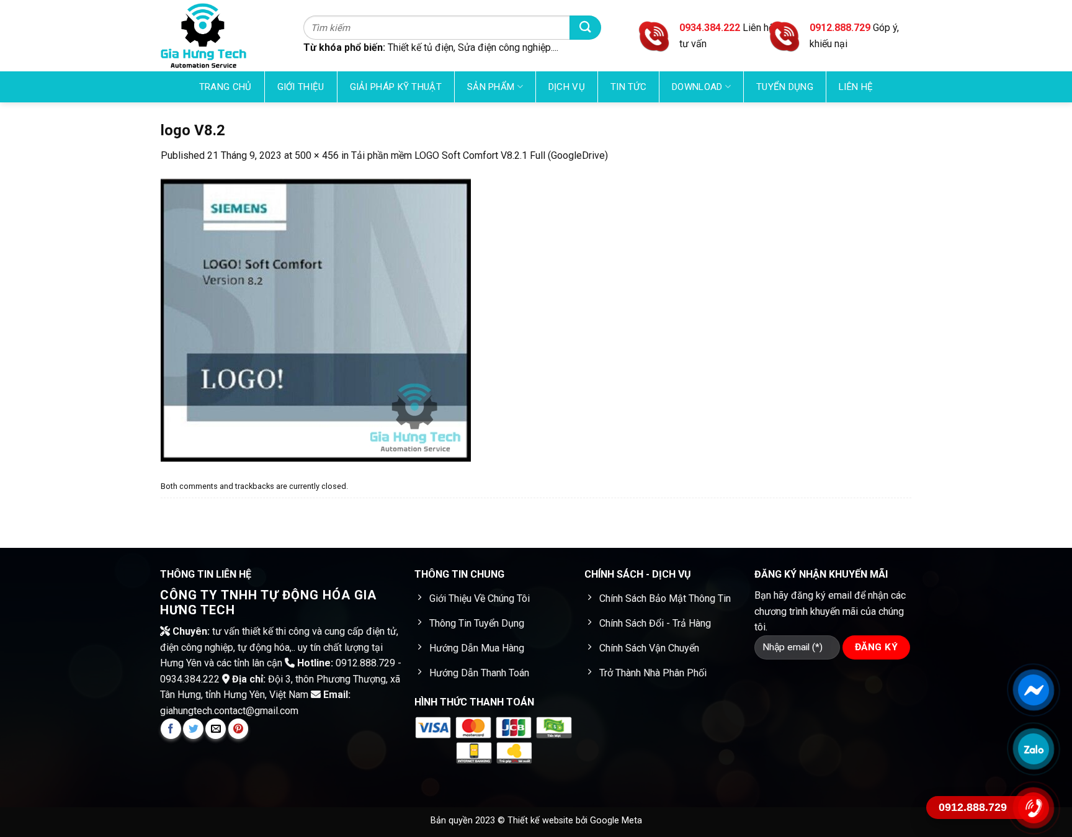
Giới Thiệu (300, 86)
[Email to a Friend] (215, 728)
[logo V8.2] (316, 319)
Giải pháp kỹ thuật (396, 86)
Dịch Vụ (566, 86)
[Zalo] (1033, 749)
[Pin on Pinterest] (238, 728)
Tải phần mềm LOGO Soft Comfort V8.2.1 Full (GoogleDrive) (479, 155)
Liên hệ (856, 86)
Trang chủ (225, 86)
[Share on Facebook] (171, 728)
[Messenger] (1033, 690)
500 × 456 (317, 155)
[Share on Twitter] (193, 728)
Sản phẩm (490, 86)
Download (697, 86)
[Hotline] (1033, 808)
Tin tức (628, 86)
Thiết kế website (541, 820)
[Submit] (585, 28)
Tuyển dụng (784, 86)
